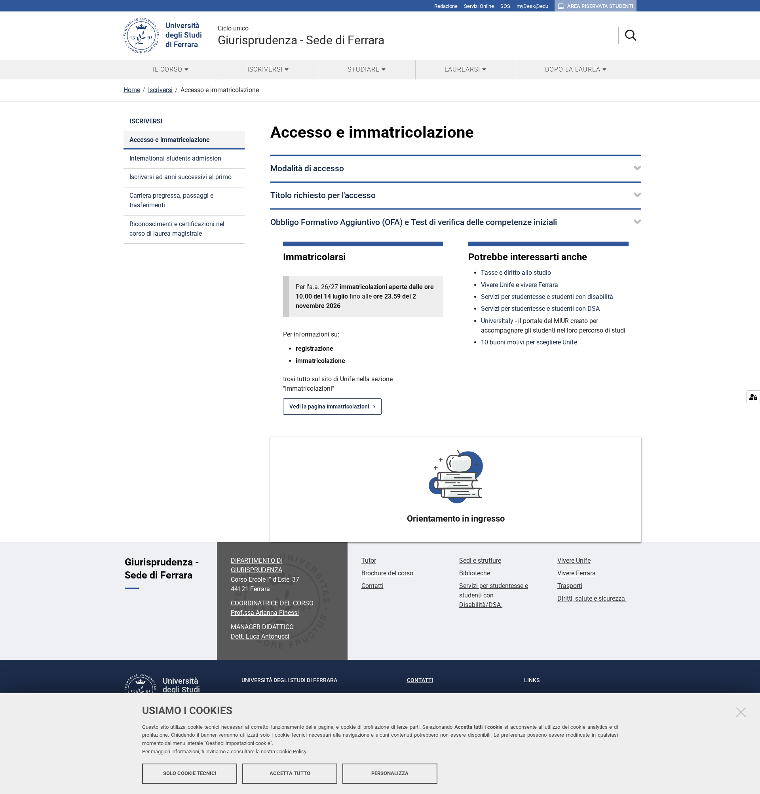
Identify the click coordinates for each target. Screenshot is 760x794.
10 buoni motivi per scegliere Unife (529, 342)
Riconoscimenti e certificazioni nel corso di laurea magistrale (176, 228)
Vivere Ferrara (576, 573)
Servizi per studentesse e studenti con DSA (540, 308)
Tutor (368, 560)
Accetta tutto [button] (290, 773)
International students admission (175, 158)
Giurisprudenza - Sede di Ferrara (301, 36)
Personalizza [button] (389, 773)
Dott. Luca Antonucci (260, 636)
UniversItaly (497, 321)
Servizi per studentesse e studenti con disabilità (547, 297)
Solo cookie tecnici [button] (190, 773)
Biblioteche (474, 573)
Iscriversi (160, 90)
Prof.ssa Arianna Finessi (265, 612)
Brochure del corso (387, 573)
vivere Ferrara (539, 285)
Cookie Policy (291, 751)
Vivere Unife (497, 285)
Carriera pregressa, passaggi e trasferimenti (171, 200)
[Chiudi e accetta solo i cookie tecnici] (741, 712)
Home (132, 90)
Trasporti (569, 586)
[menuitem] (171, 69)
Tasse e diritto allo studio (516, 272)
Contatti (372, 586)
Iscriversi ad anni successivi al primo (180, 177)
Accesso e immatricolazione (169, 140)
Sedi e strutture (480, 560)
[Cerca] (627, 36)
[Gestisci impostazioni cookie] (753, 397)
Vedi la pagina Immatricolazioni (329, 406)
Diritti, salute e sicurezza (592, 598)
